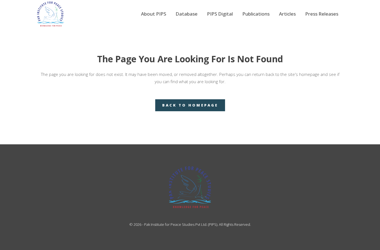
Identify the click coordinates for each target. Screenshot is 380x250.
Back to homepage (190, 105)
